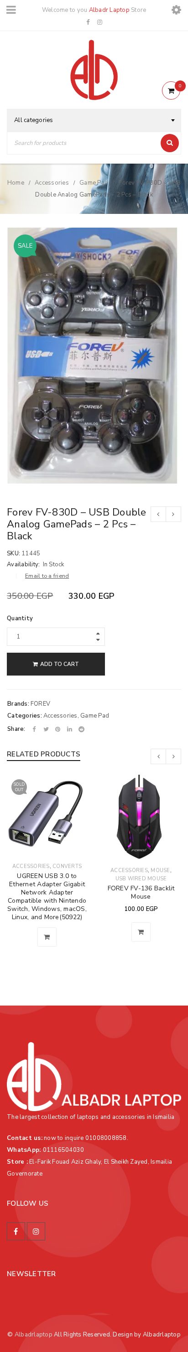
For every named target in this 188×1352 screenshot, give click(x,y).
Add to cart (59, 664)
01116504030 (63, 1150)
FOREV (40, 704)
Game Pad (93, 183)
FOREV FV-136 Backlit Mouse (141, 892)
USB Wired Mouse (141, 878)
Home (15, 183)
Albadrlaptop (33, 1335)
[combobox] (94, 120)
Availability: (23, 564)
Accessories (52, 183)
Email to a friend (47, 576)
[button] (141, 932)
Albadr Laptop (109, 10)
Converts (67, 866)
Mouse (160, 870)
